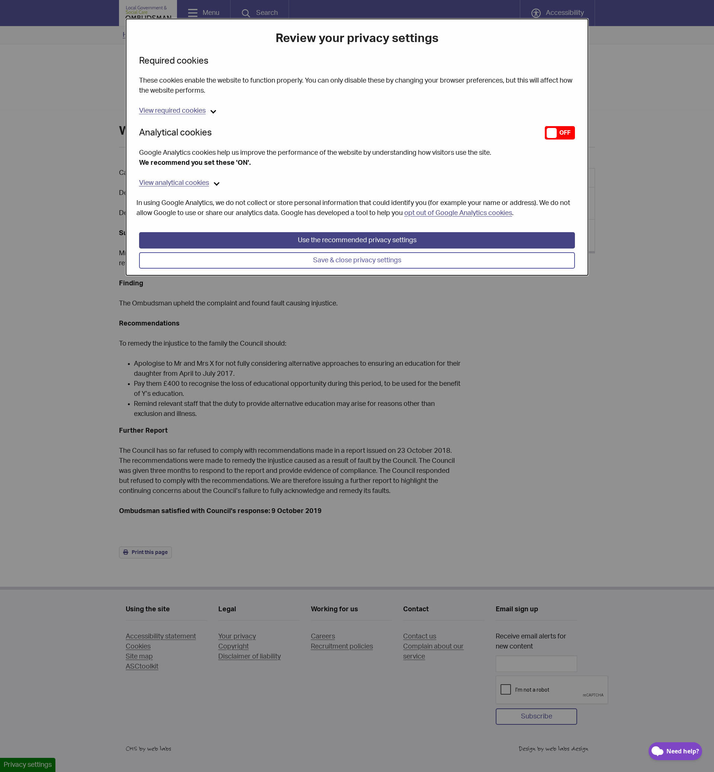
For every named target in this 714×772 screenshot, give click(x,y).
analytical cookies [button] (174, 183)
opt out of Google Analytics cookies (458, 213)
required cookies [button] (172, 111)
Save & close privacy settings (357, 260)
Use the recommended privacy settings (357, 240)
